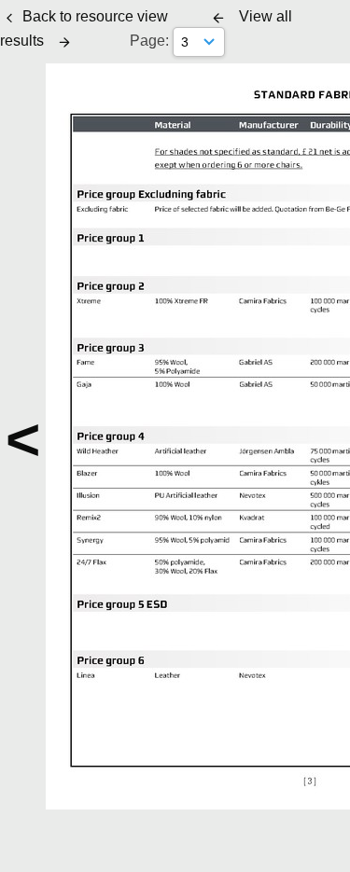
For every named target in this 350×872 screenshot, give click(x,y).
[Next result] (64, 42)
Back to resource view (95, 16)
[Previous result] (218, 17)
